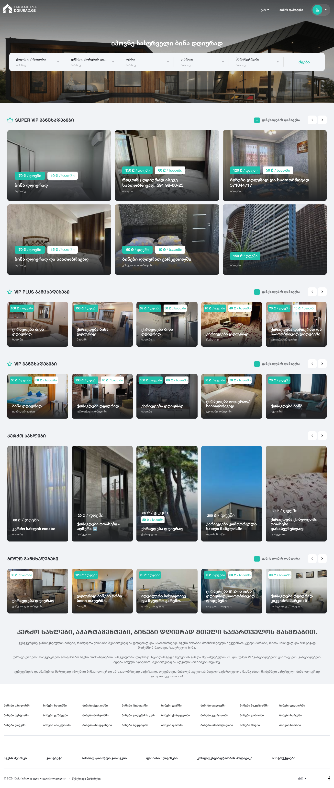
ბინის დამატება (291, 10)
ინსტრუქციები (283, 758)
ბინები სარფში (290, 715)
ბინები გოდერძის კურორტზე (141, 715)
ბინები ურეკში (14, 725)
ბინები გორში (171, 705)
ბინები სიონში (290, 725)
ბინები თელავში (212, 705)
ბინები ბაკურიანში (254, 705)
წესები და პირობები (86, 778)
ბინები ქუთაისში (95, 705)
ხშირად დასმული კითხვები (104, 758)
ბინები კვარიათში (214, 715)
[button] (322, 120)
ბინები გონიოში (252, 715)
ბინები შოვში (250, 725)
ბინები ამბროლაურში (216, 725)
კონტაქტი (54, 758)
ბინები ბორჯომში (95, 715)
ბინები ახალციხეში (97, 725)
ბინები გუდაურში (292, 705)
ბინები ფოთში (172, 725)
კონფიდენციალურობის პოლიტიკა (224, 758)
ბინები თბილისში (17, 705)
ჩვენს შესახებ (15, 758)
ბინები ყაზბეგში (55, 715)
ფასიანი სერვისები (162, 758)
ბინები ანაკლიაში (57, 725)
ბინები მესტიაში (16, 715)
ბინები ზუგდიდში (135, 725)
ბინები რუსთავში (135, 705)
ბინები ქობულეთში (175, 715)
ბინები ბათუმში (55, 705)
